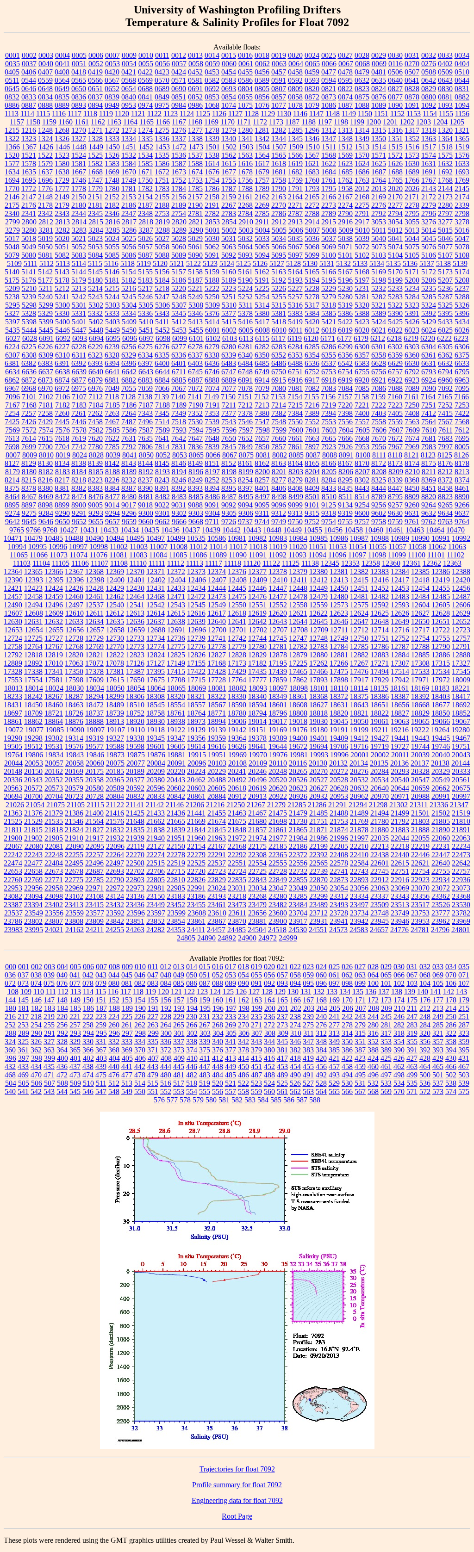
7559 (395, 422)
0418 (78, 72)
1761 (328, 180)
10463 (414, 530)
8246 (178, 480)
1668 (95, 172)
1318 (428, 130)
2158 (212, 197)
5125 (243, 263)
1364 (445, 138)
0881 (445, 97)
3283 (79, 230)
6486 (278, 363)
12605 (440, 605)
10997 (78, 546)
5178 (62, 280)
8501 (312, 497)
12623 (339, 613)
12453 (400, 588)
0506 (395, 72)
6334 (145, 355)
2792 (378, 213)
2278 (412, 205)
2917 (362, 222)
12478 (298, 596)
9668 (195, 522)
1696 (45, 180)
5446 (62, 330)
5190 (245, 280)
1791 (295, 188)
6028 (29, 338)
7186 (129, 405)
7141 (194, 397)
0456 (262, 72)
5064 (245, 247)
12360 (391, 563)
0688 (145, 89)
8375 (12, 488)
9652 (79, 522)
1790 (278, 188)
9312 (278, 513)
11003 (139, 546)
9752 (312, 522)
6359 (395, 355)
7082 (312, 388)
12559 (318, 605)
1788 (245, 188)
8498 (279, 497)
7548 (278, 422)
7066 (162, 388)
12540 (115, 605)
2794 (395, 213)
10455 (313, 530)
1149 (349, 113)
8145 (162, 463)
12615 (176, 613)
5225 (262, 288)
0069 (379, 64)
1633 (462, 163)
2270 (278, 205)
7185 (112, 405)
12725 (33, 638)
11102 (455, 555)
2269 (262, 205)
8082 (279, 455)
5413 (195, 322)
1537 (195, 155)
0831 (462, 89)
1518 (445, 147)
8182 (45, 472)
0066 (329, 64)
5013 (412, 230)
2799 (12, 222)
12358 (371, 563)
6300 (362, 347)
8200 (262, 472)
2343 (62, 213)
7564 (428, 422)
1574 (428, 155)
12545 (196, 605)
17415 (176, 671)
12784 (339, 646)
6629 (395, 363)
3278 (462, 222)
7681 (428, 438)
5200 (412, 280)
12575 (359, 605)
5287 (445, 297)
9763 (445, 522)
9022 (162, 505)
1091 (412, 105)
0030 (395, 55)
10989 (400, 538)
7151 (244, 397)
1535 (162, 155)
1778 (78, 188)
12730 (115, 638)
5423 (362, 322)
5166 (328, 272)
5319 (345, 305)
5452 (162, 330)
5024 (112, 238)
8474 (79, 497)
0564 (62, 80)
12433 (176, 588)
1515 (395, 147)
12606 (461, 605)
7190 (195, 405)
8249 (195, 480)
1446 (62, 147)
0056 (162, 64)
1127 (235, 113)
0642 (428, 80)
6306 (462, 347)
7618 (62, 438)
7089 (412, 388)
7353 (212, 413)
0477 (328, 72)
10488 (74, 538)
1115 (43, 113)
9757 (362, 522)
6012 (312, 330)
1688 (395, 172)
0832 (12, 97)
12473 (216, 596)
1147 (316, 113)
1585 (145, 163)
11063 (457, 546)
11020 (298, 546)
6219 (411, 338)
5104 (395, 255)
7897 (312, 447)
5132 (343, 263)
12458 (33, 596)
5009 (345, 230)
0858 (295, 97)
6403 (195, 363)
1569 (345, 155)
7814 (162, 447)
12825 (176, 655)
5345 (178, 313)
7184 (95, 405)
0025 (328, 55)
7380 (262, 413)
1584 (128, 163)
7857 (278, 447)
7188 (162, 405)
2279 (428, 205)
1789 (262, 188)
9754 (328, 522)
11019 (278, 546)
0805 (262, 89)
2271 (295, 205)
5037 (328, 238)
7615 (45, 438)
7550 (295, 422)
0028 (362, 55)
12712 (359, 630)
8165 (312, 463)
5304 (129, 305)
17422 (196, 671)
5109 (14, 263)
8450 (412, 488)
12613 (135, 613)
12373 (196, 571)
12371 (155, 571)
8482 (162, 497)
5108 (462, 255)
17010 (53, 663)
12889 (13, 663)
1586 (162, 163)
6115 (262, 338)
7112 (95, 397)
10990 (420, 538)
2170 (395, 197)
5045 (428, 238)
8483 (179, 497)
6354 (312, 355)
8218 (78, 480)
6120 (311, 338)
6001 (212, 330)
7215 (295, 405)
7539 (212, 422)
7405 (395, 413)
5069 (328, 247)
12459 (53, 596)
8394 (212, 488)
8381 (62, 488)
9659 (129, 522)
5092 (228, 255)
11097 (357, 555)
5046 (445, 238)
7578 (79, 430)
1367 (29, 147)
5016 (462, 230)
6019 (345, 330)
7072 (195, 388)
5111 (30, 263)
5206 (428, 280)
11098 (377, 555)
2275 (362, 205)
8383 (95, 488)
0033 (445, 55)
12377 (257, 571)
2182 (112, 205)
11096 (337, 555)
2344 (78, 213)
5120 (160, 263)
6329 (128, 355)
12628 (440, 613)
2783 (228, 213)
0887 (28, 105)
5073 (378, 247)
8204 (312, 472)
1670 (128, 172)
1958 (345, 188)
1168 (195, 122)
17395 (155, 671)
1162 (98, 122)
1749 (128, 180)
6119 (294, 338)
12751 (379, 638)
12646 (339, 621)
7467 (112, 422)
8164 (295, 463)
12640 (216, 621)
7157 (344, 397)
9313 (295, 513)
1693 (462, 172)
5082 (62, 255)
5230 (345, 288)
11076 (98, 555)
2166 (328, 197)
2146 (12, 197)
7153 (278, 397)
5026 (145, 238)
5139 (460, 263)
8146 (178, 463)
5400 (62, 322)
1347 (328, 138)
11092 (277, 555)
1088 (362, 105)
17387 (135, 671)
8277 (278, 480)
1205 (456, 122)
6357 (362, 355)
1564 (262, 155)
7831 (178, 447)
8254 (245, 480)
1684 (328, 172)
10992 (461, 538)
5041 (395, 238)
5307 (179, 305)
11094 (317, 555)
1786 (212, 188)
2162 (262, 197)
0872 (312, 97)
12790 (440, 646)
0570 (162, 80)
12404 (176, 580)
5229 (328, 288)
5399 (45, 322)
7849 (245, 447)
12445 (237, 588)
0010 (145, 55)
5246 (145, 297)
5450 (129, 330)
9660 (145, 522)
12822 (115, 655)
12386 (440, 571)
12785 (359, 646)
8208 (379, 472)
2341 (28, 213)
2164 (295, 197)
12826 (196, 655)
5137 (426, 263)
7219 (328, 405)
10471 (13, 538)
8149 (195, 463)
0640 (395, 80)
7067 (178, 388)
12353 (350, 563)
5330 (62, 313)
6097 (146, 338)
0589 (262, 80)
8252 (212, 480)
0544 (28, 80)
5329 (45, 313)
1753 (195, 180)
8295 (345, 480)
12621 (298, 613)
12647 (359, 621)
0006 (95, 55)
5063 (228, 247)
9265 (445, 505)
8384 (112, 488)
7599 (279, 430)
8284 (328, 480)
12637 (155, 621)
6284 (295, 347)
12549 (216, 605)
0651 (95, 89)
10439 (211, 530)
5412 (178, 322)
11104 (41, 563)
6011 (295, 330)
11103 (22, 563)
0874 (345, 97)
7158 (361, 397)
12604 (420, 605)
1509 (295, 147)
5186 (178, 280)
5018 (28, 238)
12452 (379, 588)
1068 (212, 105)
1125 (203, 113)
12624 (359, 613)
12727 (53, 638)
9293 (95, 513)
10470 (455, 530)
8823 (445, 497)
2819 (162, 222)
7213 (262, 405)
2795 (412, 213)
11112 (175, 563)
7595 (212, 430)
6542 (345, 363)
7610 (429, 430)
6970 (45, 388)
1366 (12, 147)
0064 (295, 64)
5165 (312, 272)
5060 (178, 247)
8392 (178, 488)
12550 (237, 605)
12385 (420, 571)
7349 (178, 413)
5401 (79, 322)
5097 (295, 255)
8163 (278, 463)
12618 (237, 613)
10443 (252, 530)
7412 (428, 413)
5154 (128, 272)
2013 (378, 188)
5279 (328, 297)
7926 (345, 447)
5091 (212, 255)
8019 (63, 455)
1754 (212, 180)
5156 (162, 272)
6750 (278, 372)
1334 (128, 138)
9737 (245, 522)
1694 (12, 180)
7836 (195, 447)
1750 (145, 180)
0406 (28, 72)
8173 (395, 463)
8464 (12, 497)
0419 (95, 72)
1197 (325, 122)
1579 (45, 163)
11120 (252, 563)
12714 (379, 630)
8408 (295, 488)
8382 (78, 488)
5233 (395, 288)
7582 (95, 430)
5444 (29, 330)
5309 (212, 305)
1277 (195, 130)
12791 (461, 646)
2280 (445, 205)
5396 (462, 313)
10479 (33, 538)
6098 (163, 338)
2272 (312, 205)
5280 (345, 297)
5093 (245, 255)
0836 (78, 97)
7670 (378, 438)
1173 (276, 122)
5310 (229, 305)
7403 (378, 413)
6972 (62, 388)
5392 (428, 313)
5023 (95, 238)
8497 (262, 497)
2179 (62, 205)
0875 (362, 97)
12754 (420, 638)
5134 (376, 263)
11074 (78, 555)
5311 (245, 305)
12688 (156, 630)
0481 (378, 72)
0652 (112, 89)
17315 (440, 663)
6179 (361, 338)
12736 (176, 638)
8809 (412, 497)
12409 (258, 580)
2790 (345, 213)
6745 (195, 372)
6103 (229, 338)
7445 (62, 422)
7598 (262, 430)
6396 (128, 363)
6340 (245, 355)
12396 (74, 580)
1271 (95, 130)
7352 (195, 413)
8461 (462, 488)
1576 (462, 155)
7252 (445, 405)
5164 (295, 272)
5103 (378, 255)
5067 (295, 247)
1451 (129, 147)
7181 (45, 405)
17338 (33, 671)
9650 (62, 522)
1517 (428, 147)
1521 (28, 155)
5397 (12, 322)
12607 (13, 613)
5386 (345, 313)
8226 (112, 480)
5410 (145, 322)
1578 (28, 163)
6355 (328, 355)
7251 (428, 405)
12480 (339, 596)
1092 (428, 105)
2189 (178, 205)
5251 (228, 297)
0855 (245, 97)
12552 (277, 605)
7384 (295, 413)
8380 (45, 488)
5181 (112, 280)
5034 (278, 238)
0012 (178, 55)
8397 (245, 488)
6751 (295, 372)
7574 (45, 430)
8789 (378, 497)
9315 (312, 513)
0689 (162, 89)
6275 (145, 347)
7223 (395, 405)
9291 (79, 513)
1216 (28, 130)
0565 (78, 80)
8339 (395, 480)
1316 (395, 130)
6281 (245, 347)
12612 (115, 613)
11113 (194, 563)
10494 (115, 538)
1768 (445, 180)
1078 (295, 105)
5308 (195, 305)
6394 (112, 363)
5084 (95, 255)
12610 (74, 613)
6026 (462, 330)
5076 (428, 247)
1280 (245, 130)
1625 (378, 163)
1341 (245, 138)
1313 (345, 130)
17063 (74, 663)
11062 (437, 546)
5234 (412, 288)
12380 (318, 571)
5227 (295, 288)
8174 (412, 463)
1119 (106, 113)
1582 (95, 163)
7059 (145, 388)
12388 (461, 571)
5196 (345, 280)
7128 (128, 397)
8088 (329, 455)
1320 (445, 130)
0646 (28, 89)
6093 (79, 338)
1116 (59, 113)
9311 (262, 513)
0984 (178, 105)
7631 (128, 438)
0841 (145, 97)
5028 (178, 238)
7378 (245, 413)
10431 (89, 530)
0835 (62, 97)
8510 (329, 497)
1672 (162, 172)
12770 (115, 646)
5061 (195, 247)
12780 (257, 646)
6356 (345, 355)
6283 (278, 347)
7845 (228, 447)
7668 (362, 438)
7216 (312, 405)
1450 (112, 147)
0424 (178, 72)
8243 (162, 480)
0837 (95, 97)
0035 (12, 64)
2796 (428, 213)
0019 (278, 55)
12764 (33, 646)
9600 (362, 513)
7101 (29, 397)
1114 (27, 113)
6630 (412, 363)
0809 (295, 89)
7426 (28, 422)
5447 (79, 330)
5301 (79, 305)
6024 (428, 330)
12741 (216, 638)
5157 (178, 272)
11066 (39, 555)
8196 (195, 472)
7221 (362, 405)
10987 (359, 538)
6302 (395, 347)
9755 (345, 522)
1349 (362, 138)
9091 (212, 505)
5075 (412, 247)
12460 (74, 596)
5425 (395, 322)
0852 (195, 97)
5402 (95, 322)
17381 (115, 671)
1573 (412, 155)
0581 (195, 80)
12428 (94, 588)
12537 (94, 605)
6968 (28, 388)
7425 (12, 422)
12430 (135, 588)
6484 (245, 363)
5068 (312, 247)
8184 (79, 472)
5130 (310, 263)
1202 (406, 122)
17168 (216, 663)
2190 (195, 205)
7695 (462, 438)
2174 (462, 197)
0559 (45, 80)
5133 (360, 263)
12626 (400, 613)
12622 (318, 613)
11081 (118, 555)
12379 (298, 571)
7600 (295, 430)
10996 (58, 546)
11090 (238, 555)
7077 (228, 388)
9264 (428, 505)
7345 (162, 413)
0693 (228, 89)
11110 (138, 563)
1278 (212, 130)
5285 (428, 297)
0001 (12, 55)
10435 (150, 530)
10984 (298, 538)
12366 (53, 571)
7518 (178, 422)
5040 (378, 238)
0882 (462, 97)
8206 (345, 472)
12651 (440, 621)
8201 (279, 472)
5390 (395, 313)
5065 (262, 247)
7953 (362, 447)
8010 (46, 455)
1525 (95, 155)
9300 (145, 513)
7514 (162, 422)
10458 (353, 530)
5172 (428, 272)
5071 (345, 247)
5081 (45, 255)
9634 (445, 513)
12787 (400, 646)
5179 (78, 280)
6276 (162, 347)
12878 (277, 655)
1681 (278, 172)
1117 (74, 113)
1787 (228, 188)
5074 (395, 247)
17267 (359, 663)
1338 (195, 138)
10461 (394, 530)
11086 (198, 555)
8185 (95, 472)
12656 (74, 630)
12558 (298, 605)
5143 (62, 272)
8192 (145, 472)
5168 (362, 272)
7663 (312, 438)
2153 (128, 197)
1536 (178, 155)
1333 (112, 138)
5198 (378, 280)
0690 (178, 89)
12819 (53, 655)
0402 (445, 64)
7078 (245, 388)
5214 (95, 288)
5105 (412, 255)
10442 (231, 530)
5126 (260, 263)
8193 (162, 472)
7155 (311, 397)
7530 (195, 422)
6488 (295, 363)
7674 (412, 438)
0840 (128, 97)
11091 (258, 555)
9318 (328, 513)
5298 (29, 305)
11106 (80, 563)
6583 (362, 363)
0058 (195, 64)
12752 (400, 638)
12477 (277, 596)
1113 (12, 113)
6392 (78, 363)
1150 (365, 113)
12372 (176, 571)
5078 (462, 247)
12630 (13, 621)
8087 (313, 455)
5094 (262, 255)
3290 (195, 230)
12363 (452, 563)
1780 (112, 188)
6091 (46, 338)
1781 (128, 188)
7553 (328, 422)
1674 (195, 172)
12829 (257, 655)
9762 (428, 522)
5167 (345, 272)
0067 (345, 64)
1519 (462, 147)
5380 (262, 313)
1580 (62, 163)
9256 (378, 505)
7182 (62, 405)
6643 (145, 372)
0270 (412, 64)
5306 (162, 305)
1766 (412, 180)
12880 (318, 655)
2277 (395, 205)
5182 (128, 280)
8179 (12, 472)
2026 (412, 188)
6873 (45, 380)
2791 (362, 213)
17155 (196, 663)
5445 (45, 330)
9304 (212, 513)
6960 (445, 380)
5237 (462, 288)
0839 (112, 97)
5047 (462, 238)
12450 (339, 588)
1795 (328, 188)
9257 (395, 505)
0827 (395, 89)
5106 (428, 255)
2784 (245, 213)
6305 (445, 347)
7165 (444, 397)
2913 (295, 222)
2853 (212, 222)
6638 (62, 372)
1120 (122, 113)
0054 (129, 64)
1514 (378, 147)
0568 (128, 80)
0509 (445, 72)
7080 (278, 388)
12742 (237, 638)
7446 (78, 422)
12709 (319, 630)
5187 (195, 280)
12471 (176, 596)
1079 (312, 105)
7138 (144, 397)
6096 (129, 338)
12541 (135, 605)
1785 (195, 188)
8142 (112, 463)
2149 (62, 197)
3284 (95, 230)
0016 (245, 55)
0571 (178, 80)
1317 (412, 130)
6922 (395, 380)
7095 (462, 388)
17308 (420, 663)
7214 (278, 405)
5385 (328, 313)
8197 (212, 472)
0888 (45, 105)
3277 (445, 222)
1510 (312, 147)
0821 (328, 89)
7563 (412, 422)
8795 (395, 497)
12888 (461, 655)
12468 (155, 596)
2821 (195, 222)
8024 (79, 455)
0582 (212, 80)
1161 (82, 122)
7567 (445, 422)
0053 (112, 64)
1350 (378, 138)
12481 (359, 596)
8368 (412, 480)
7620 (95, 438)
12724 (13, 638)
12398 (95, 580)
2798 (462, 213)
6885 (178, 380)
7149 (211, 397)
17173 (237, 663)
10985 (318, 538)
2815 (95, 222)
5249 (195, 297)
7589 (162, 430)
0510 (462, 72)
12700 (217, 630)
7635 (145, 438)
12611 (95, 613)
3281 (45, 230)
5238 (12, 297)
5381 (278, 313)
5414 (212, 322)
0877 (395, 97)
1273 (128, 130)
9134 (345, 505)
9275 (29, 513)
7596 (229, 430)
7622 (112, 438)
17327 (461, 663)
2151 (95, 197)
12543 (176, 605)
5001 (212, 230)
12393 (34, 580)
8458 (445, 488)
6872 (28, 380)
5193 (295, 280)
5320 (362, 305)
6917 (312, 380)
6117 (278, 338)
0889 (62, 105)
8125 (444, 455)
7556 (345, 422)
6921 (378, 380)
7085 (362, 388)
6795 (462, 372)
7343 (145, 413)
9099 (295, 505)
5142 (45, 272)
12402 (156, 580)
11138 (310, 563)
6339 (228, 355)
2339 (462, 205)
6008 (262, 330)
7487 (128, 422)
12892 (33, 663)
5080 (28, 255)
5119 (144, 263)
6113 (246, 338)
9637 (462, 513)
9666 (179, 522)
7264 (128, 413)
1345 (295, 138)
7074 (212, 388)
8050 (146, 455)
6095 (113, 338)
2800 (29, 222)
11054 (358, 546)
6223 (461, 338)
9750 (295, 522)
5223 (228, 288)
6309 (45, 355)
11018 (258, 546)
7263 (112, 413)
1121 (138, 113)
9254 (362, 505)
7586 (129, 430)
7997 (445, 447)
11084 (158, 555)
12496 (53, 605)
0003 (45, 55)
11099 (397, 555)
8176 (445, 463)
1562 (228, 155)
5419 (295, 322)
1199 (357, 122)
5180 (95, 280)
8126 (461, 455)
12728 (74, 638)
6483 (228, 363)
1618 (278, 163)
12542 (155, 605)
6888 (212, 380)
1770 (12, 188)
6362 (445, 355)
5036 (312, 238)
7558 (378, 422)
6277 (178, 347)
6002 (229, 330)
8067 (229, 455)
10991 (440, 538)
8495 (245, 497)
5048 (12, 247)
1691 (428, 172)
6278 (195, 347)
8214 (12, 480)
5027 (162, 238)
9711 (212, 522)
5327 (12, 313)
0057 (179, 64)
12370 (135, 571)
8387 (128, 488)
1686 (362, 172)
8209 (395, 472)
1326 (62, 138)
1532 (128, 155)
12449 (318, 588)
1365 (462, 138)
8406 (278, 488)
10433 (109, 530)
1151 (381, 113)
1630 (412, 163)
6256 (128, 347)
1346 (312, 138)
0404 (462, 64)
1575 (445, 155)
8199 (245, 472)
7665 (328, 438)
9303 (195, 513)
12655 (54, 630)
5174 (462, 272)
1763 (362, 180)
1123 (170, 113)
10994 (17, 546)
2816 (112, 222)
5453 (179, 330)
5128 (293, 263)
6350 (262, 355)
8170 (362, 463)
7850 (262, 447)
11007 (159, 546)
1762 (345, 180)
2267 (228, 205)
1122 (154, 113)
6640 (95, 372)
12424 (53, 588)
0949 (112, 105)
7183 (79, 405)
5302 (95, 305)
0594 (328, 80)
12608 (34, 613)
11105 (60, 563)
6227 (62, 347)
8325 (378, 480)
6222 (444, 338)
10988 (379, 538)
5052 (78, 247)
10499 (176, 538)
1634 (12, 172)
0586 (245, 80)
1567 (312, 155)
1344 (278, 138)
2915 (328, 222)
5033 (262, 238)
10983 (277, 538)
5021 (78, 238)
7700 (45, 447)
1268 (62, 130)
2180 (78, 205)
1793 (312, 188)
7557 (362, 422)
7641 (162, 438)
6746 (212, 372)
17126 (135, 663)
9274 (12, 513)
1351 (395, 138)
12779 (237, 646)
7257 (28, 413)
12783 (318, 646)
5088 (162, 255)
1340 (228, 138)
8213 (462, 472)
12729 (94, 638)
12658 (115, 630)
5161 (245, 272)
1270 (78, 130)
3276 (428, 222)
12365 (33, 571)
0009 (129, 55)
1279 (228, 130)
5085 (112, 255)
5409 (129, 322)
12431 (155, 588)
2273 (328, 205)
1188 (308, 122)
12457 (13, 596)
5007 (312, 230)
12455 (440, 588)
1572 (395, 155)
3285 (112, 230)
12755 (440, 638)
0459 (312, 72)
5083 (78, 255)
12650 (420, 621)
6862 (12, 380)
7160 (394, 397)
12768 (74, 646)
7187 (145, 405)
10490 (94, 538)
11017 (238, 546)
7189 (179, 405)
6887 (195, 380)
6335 (162, 355)
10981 (237, 538)
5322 (395, 305)
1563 (245, 155)
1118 (90, 113)
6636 (29, 372)
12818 (33, 655)
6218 (394, 338)
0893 (78, 105)
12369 (115, 571)
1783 (162, 188)
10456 (333, 530)
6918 (328, 380)
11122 (271, 563)
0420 (112, 72)
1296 (312, 130)
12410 (278, 580)
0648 (45, 89)
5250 (212, 297)
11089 (218, 555)
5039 (362, 238)
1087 (345, 105)
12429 (115, 588)
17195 (277, 663)
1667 (78, 172)
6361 (428, 355)
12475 (237, 596)
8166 (328, 463)
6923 (412, 380)
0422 (145, 72)
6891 (245, 380)
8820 (428, 497)
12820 (74, 655)
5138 (443, 263)
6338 (212, 355)
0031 (412, 55)
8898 (45, 505)
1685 (345, 172)
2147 (28, 197)
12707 (278, 630)
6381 (12, 363)
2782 (212, 213)
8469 (45, 497)
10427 (68, 530)
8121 (411, 455)
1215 (12, 130)
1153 (413, 113)
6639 (79, 372)
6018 (328, 330)
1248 (45, 130)
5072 (362, 247)
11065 (19, 555)
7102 (45, 397)
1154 (430, 113)
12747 (298, 638)
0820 (312, 89)
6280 (228, 347)
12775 (176, 646)
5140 (12, 272)
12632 (53, 621)
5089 (178, 255)
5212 (62, 288)
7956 (378, 447)
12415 (359, 580)
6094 (96, 338)
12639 (196, 621)
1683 (312, 172)
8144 (145, 463)
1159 (49, 122)
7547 (262, 422)
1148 (332, 113)
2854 (229, 222)
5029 (195, 238)
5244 (112, 297)
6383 (45, 363)
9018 (145, 505)
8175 (428, 463)
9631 (412, 513)
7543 (228, 422)
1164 (130, 122)
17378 (94, 671)
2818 (145, 222)
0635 (378, 80)
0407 (45, 72)
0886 (12, 105)
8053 (179, 455)
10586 (216, 538)
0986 (195, 105)
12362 (432, 563)
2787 (295, 213)
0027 (345, 55)
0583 (228, 80)
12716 (400, 630)
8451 (428, 488)
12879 (298, 655)
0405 (12, 72)
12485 (440, 596)
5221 (195, 288)
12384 (400, 571)
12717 (420, 630)
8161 (245, 463)
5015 (445, 230)
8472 (62, 497)
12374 (216, 571)
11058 (417, 546)
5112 (46, 263)
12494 (33, 605)
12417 (400, 580)
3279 (12, 230)
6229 (95, 347)
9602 (378, 513)
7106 (62, 397)
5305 (145, 305)
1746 (78, 180)
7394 (328, 413)
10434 (129, 530)
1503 (245, 147)
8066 (213, 455)
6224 (12, 347)
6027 (13, 338)
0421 (128, 72)
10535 (196, 538)
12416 (379, 580)
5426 (412, 322)
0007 (112, 55)
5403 (112, 322)
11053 (338, 546)
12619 (257, 613)
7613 (12, 438)
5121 (176, 263)
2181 (95, 205)
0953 (128, 105)
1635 (28, 172)
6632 (445, 363)
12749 (339, 638)
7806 (145, 447)
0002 (29, 55)
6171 (327, 338)
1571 (378, 155)
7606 (379, 430)
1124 (187, 113)
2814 (79, 222)
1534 (145, 155)
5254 (262, 297)
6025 (445, 330)
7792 (128, 447)
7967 (395, 447)
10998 (98, 546)
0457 (278, 72)
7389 (312, 413)
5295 (12, 305)
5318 (328, 305)
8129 (28, 463)
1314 (362, 130)
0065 (312, 64)
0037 (29, 64)
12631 (33, 621)
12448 (298, 588)
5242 (78, 297)
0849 (162, 97)
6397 (145, 363)
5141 (28, 272)
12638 (176, 621)
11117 (213, 563)
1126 (219, 113)
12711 (339, 630)
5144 (78, 272)
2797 (445, 213)
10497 (155, 538)
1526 (112, 155)
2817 (129, 222)
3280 (29, 230)
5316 (295, 305)
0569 (145, 80)
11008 (178, 546)
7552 (312, 422)
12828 (237, 655)
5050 (45, 247)
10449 (292, 530)
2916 (345, 222)
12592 (379, 605)
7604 (345, 430)
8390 (145, 488)
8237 (145, 480)
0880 (428, 97)
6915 (278, 380)
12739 (196, 638)
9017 (128, 505)
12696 (196, 630)
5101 (345, 255)
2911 (262, 222)
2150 (78, 197)
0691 (195, 89)
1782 (145, 188)
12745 (277, 638)
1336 (162, 138)
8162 (262, 463)
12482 (379, 596)
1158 (33, 122)
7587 (145, 430)
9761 (412, 522)
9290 (62, 513)
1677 (228, 172)
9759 (395, 522)
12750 (359, 638)
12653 (13, 630)
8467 (29, 497)
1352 (412, 138)
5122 (193, 263)
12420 (461, 580)
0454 (228, 72)
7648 (212, 438)
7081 (295, 388)
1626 (395, 163)
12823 (135, 655)
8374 (462, 480)
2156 (178, 197)
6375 (462, 355)
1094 (462, 105)
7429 (45, 422)
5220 (178, 288)
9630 (395, 513)
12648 (379, 621)
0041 (62, 64)
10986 (339, 538)
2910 (245, 222)
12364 (13, 571)
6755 (362, 372)
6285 (312, 347)
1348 (345, 138)
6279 (212, 347)
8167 (345, 463)
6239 (112, 347)
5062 (212, 247)
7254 (12, 413)
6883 (145, 380)
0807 (278, 89)
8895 (12, 505)
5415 (228, 322)
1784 (178, 188)
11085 (178, 555)
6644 (162, 372)
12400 (115, 580)
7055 (128, 388)
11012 (198, 546)
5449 (112, 330)
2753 (162, 213)
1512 (345, 147)
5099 (312, 255)
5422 (345, 322)
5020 (62, 238)
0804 (245, 89)
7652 (245, 438)
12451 (359, 588)
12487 (461, 596)
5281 (362, 297)
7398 (345, 413)
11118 (232, 563)
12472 (196, 596)
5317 (312, 305)
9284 (45, 513)
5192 (278, 280)
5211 (45, 288)
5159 (212, 272)
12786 (379, 646)
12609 (54, 613)
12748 (318, 638)
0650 (78, 89)
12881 (339, 655)
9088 (195, 505)
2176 (28, 205)
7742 (78, 447)
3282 (62, 230)
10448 (272, 530)
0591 (278, 80)
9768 (50, 530)
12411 (298, 580)
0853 (212, 97)
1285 (295, 130)
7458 (95, 422)
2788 (312, 213)
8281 (312, 480)
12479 (318, 596)
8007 (13, 455)
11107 (99, 563)
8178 (462, 463)
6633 (462, 363)
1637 (45, 172)
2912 (278, 222)
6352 (278, 355)
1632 (445, 163)
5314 (262, 305)
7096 (12, 397)
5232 (378, 288)
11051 (318, 546)
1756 (245, 180)
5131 (326, 263)
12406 (196, 580)
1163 (114, 122)
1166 (163, 122)
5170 (395, 272)
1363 (428, 138)
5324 (428, 305)
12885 (420, 655)
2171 (412, 197)
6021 (378, 330)
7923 (328, 447)
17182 (257, 663)
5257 (295, 297)
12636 (135, 621)
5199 (395, 280)
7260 (62, 413)
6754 (345, 372)
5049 (28, 247)
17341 (53, 671)
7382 (278, 413)
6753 (328, 372)
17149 (176, 663)
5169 (378, 272)
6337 (195, 355)
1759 (295, 180)
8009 (29, 455)
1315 (378, 130)
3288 (162, 230)
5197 (362, 280)
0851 (178, 97)
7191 (212, 405)
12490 (13, 605)
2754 (178, 213)
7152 (261, 397)
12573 (339, 605)
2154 (145, 197)
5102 (362, 255)
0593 (312, 80)
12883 (379, 655)
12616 (196, 613)
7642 (178, 438)
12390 (13, 580)
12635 (115, 621)
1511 (329, 147)
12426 (74, 588)
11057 (397, 546)
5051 (62, 247)
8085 (296, 455)
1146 (300, 113)
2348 (145, 213)
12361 (411, 563)
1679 (262, 172)
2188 (162, 205)
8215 (28, 480)
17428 (216, 671)
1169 (211, 122)
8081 (263, 455)
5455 (195, 330)
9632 (428, 513)
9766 (33, 530)
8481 (145, 497)
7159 (378, 397)
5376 (212, 313)
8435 (345, 488)
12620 (277, 613)
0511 (12, 80)
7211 (229, 405)
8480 (129, 497)
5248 (178, 297)
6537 (328, 363)
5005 (279, 230)
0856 (262, 97)
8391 (162, 488)
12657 (95, 630)
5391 (412, 313)
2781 (195, 213)
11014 (218, 546)
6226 (45, 347)
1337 (178, 138)
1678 (245, 172)
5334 (128, 313)
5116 (111, 263)
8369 (428, 480)
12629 (461, 613)
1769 (462, 180)
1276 (178, 130)
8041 (129, 455)
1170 (227, 122)
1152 (397, 113)
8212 (445, 472)
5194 (312, 280)
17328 (13, 671)
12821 (94, 655)
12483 (400, 596)
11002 (119, 546)
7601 (312, 430)
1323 (28, 138)
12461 (94, 596)
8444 (378, 488)
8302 (362, 480)
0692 (212, 89)
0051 (79, 64)
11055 (377, 546)
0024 (312, 55)
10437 (190, 530)
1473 (195, 147)
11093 (297, 555)
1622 (328, 163)
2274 (345, 205)
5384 (312, 313)
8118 (395, 455)
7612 (462, 430)
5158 (195, 272)
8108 (363, 455)
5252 (245, 297)
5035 (295, 238)
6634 (12, 372)
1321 (462, 130)
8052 (163, 455)
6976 (95, 388)
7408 (412, 413)
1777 (62, 188)
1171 (244, 122)
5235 (428, 288)
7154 (294, 397)
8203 (295, 472)
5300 (62, 305)
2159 (228, 197)
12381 (339, 571)
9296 (129, 513)
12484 (420, 596)
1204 (440, 122)
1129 (268, 113)
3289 (179, 230)
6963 (462, 380)
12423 (33, 588)
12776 (196, 646)
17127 (155, 663)
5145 (95, 272)
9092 (228, 505)
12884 (400, 655)
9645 (29, 522)
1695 (28, 180)
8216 (45, 480)
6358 (378, 355)
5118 (127, 263)
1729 (62, 180)
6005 (245, 330)
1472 (179, 147)
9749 (278, 522)
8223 (95, 480)
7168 (29, 405)
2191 (212, 205)
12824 (155, 655)
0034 (462, 55)
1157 (17, 122)
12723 (461, 630)
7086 (378, 388)
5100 (328, 255)
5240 (45, 297)
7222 (378, 405)
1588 (195, 163)
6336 (178, 355)
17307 (400, 663)
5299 (45, 305)
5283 (395, 297)
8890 (462, 497)
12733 (135, 638)
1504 (262, 147)
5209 (12, 288)
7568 (462, 422)
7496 (145, 422)
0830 (445, 89)
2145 (462, 188)
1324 (45, 138)
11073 (59, 555)
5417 (262, 322)
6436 (212, 363)
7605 (362, 430)
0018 (262, 55)
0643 (445, 80)
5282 (378, 297)
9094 (245, 505)
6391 (62, 363)
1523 (62, 155)
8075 (246, 455)
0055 (145, 64)
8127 (12, 463)
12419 (440, 580)
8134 (62, 463)
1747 (95, 180)
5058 (162, 247)
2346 (112, 213)
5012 (395, 230)
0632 (362, 80)
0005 (79, 55)
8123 (428, 455)
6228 (78, 347)
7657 (262, 438)
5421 (328, 322)
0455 (245, 72)
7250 (412, 405)
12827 (216, 655)
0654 (128, 89)
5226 (278, 288)
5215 (112, 288)
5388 (362, 313)
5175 (12, 280)
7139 (161, 397)
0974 (145, 105)
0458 (295, 72)
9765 (16, 530)
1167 (179, 122)
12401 (135, 580)
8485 (195, 497)
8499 (295, 497)
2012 (362, 188)
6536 (312, 363)
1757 (262, 180)
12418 (420, 580)
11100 (416, 555)
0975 (162, 105)
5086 (128, 255)
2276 (378, 205)
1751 (162, 180)
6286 (328, 347)
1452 (145, 147)
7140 (178, 397)
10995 (37, 546)
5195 (328, 280)
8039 (113, 455)
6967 (12, 388)
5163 (278, 272)
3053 (378, 222)
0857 (278, 97)
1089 (378, 105)
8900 (78, 505)
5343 (162, 313)
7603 (329, 430)
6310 (62, 355)
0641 (412, 80)
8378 (28, 488)
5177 (45, 280)
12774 (155, 646)
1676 (212, 172)
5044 (412, 238)
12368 (94, 571)
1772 (28, 188)
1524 (78, 155)
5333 (112, 313)
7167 (12, 405)
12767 (53, 646)
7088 (395, 388)
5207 (445, 280)
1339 (212, 138)
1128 (251, 113)
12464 (135, 596)
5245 (128, 297)
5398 (29, 322)
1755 (228, 180)
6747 (228, 372)
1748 (112, 180)
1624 (362, 163)
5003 (245, 230)
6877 (78, 380)
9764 (462, 522)
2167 (345, 197)
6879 (95, 380)
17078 (115, 663)
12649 (400, 621)
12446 (257, 588)
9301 (162, 513)
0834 (45, 97)
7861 (295, 447)
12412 (318, 580)
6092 (63, 338)
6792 (412, 372)
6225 (28, 347)
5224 (245, 288)
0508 (428, 72)
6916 (295, 380)
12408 (237, 580)
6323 (95, 355)
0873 (328, 97)
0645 (12, 89)
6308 (29, 355)
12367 (74, 571)
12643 (277, 621)
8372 (445, 480)
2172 (428, 197)
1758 (278, 180)
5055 (112, 247)
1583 (112, 163)
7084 (345, 388)
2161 (245, 197)
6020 (362, 330)
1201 (390, 122)
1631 (428, 163)
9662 (162, 522)
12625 (379, 613)
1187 (292, 122)
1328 (95, 138)
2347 (128, 213)
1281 (262, 130)
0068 (362, 64)
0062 (262, 64)
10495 (135, 538)
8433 (328, 488)
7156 (328, 397)
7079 (262, 388)
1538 (212, 155)
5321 (378, 305)
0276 (428, 64)
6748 (245, 372)
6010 (279, 330)
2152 (112, 197)
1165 (146, 122)
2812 (45, 222)
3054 (395, 222)
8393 (195, 488)
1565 (278, 155)
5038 (345, 238)
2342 (45, 213)
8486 (212, 497)
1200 (373, 122)
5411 (162, 322)
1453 (162, 147)
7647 (195, 438)
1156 (462, 113)
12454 (420, 588)
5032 (245, 238)
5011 (379, 230)
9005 (95, 505)
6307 (12, 355)
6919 (345, 380)
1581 (78, 163)
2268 (245, 205)
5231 (362, 288)
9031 (178, 505)
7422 (462, 413)
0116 (395, 64)
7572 (29, 430)
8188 (112, 472)
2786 (278, 213)
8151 (212, 463)
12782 (298, 646)
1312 (328, 130)
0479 (362, 72)
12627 (420, 613)
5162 (262, 272)
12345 (330, 563)
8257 (262, 480)
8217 (62, 480)
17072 (94, 663)
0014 (212, 55)
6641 (112, 372)
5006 (295, 230)
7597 (245, 430)
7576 (62, 430)
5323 (412, 305)
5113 (63, 263)
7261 (78, 413)
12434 (196, 588)
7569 (12, 430)
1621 (312, 163)
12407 (217, 580)
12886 (440, 655)
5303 (112, 305)
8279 (295, 480)
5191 (262, 280)
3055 (412, 222)
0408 (62, 72)
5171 (412, 272)
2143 (428, 188)
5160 (228, 272)
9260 (412, 505)
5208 (462, 280)
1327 (78, 138)
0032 (428, 55)
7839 (212, 447)
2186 (128, 205)
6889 (228, 380)
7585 (112, 430)
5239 (28, 297)
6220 (427, 338)
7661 (295, 438)
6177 (344, 338)
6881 (112, 380)
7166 (461, 397)
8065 (196, 455)
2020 (395, 188)
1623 (345, 163)
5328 (28, 313)
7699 (28, 447)
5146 (112, 272)
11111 (157, 563)
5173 (445, 272)
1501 (212, 147)
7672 (395, 438)
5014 (428, 230)
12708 (298, 630)
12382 (359, 571)
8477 (112, 497)
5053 (95, 247)
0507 (412, 72)
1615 (228, 163)
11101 (436, 555)
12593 (400, 605)
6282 (262, 347)
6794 (445, 372)
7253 (462, 405)
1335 (145, 138)
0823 (362, 89)
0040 (45, 64)
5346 (195, 313)
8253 (228, 480)
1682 (295, 172)
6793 (428, 372)
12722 (440, 630)
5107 (445, 255)
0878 (412, 97)
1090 (395, 105)
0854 (228, 97)
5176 (28, 280)
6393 (95, 363)
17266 (339, 663)
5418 (278, 322)
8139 (95, 463)
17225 (298, 663)
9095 (262, 505)
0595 (345, 80)
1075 (245, 105)
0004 (62, 55)
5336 (145, 313)
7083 (328, 388)
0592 (295, 80)
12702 (258, 630)
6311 (79, 355)
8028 (96, 455)
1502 (229, 147)
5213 (78, 288)
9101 (312, 505)
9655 (95, 522)
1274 (145, 130)
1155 (446, 113)
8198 (229, 472)
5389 (378, 313)
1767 (428, 180)
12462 (115, 596)
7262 (95, 413)
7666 (345, 438)
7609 (412, 430)
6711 (179, 372)
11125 (290, 563)
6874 (62, 380)
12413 (339, 580)
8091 (346, 455)
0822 (345, 89)
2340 (12, 213)
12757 (461, 638)
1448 (79, 147)
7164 (428, 397)
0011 (162, 55)
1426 (45, 147)
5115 (95, 263)
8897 (28, 505)
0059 (212, 64)
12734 (155, 638)
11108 (119, 563)
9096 (278, 505)
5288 (462, 297)
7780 (95, 447)
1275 (162, 130)
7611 (445, 430)
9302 (179, 513)
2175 (12, 205)
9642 (12, 522)
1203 (423, 122)
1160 (65, 122)
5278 (312, 297)
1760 (312, 180)
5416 (245, 322)
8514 (362, 497)
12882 (359, 655)
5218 (162, 288)
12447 (277, 588)
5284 (412, 297)
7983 (428, 447)
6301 (378, 347)
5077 (445, 247)
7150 (228, 397)
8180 (29, 472)
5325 (445, 305)
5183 (145, 280)
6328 (112, 355)
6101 (196, 338)
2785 (262, 213)
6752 (312, 372)
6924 (428, 380)
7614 (28, 438)
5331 (78, 313)
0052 (95, 64)
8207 (362, 472)
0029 (378, 55)
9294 (112, 513)
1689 (412, 172)
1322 (12, 138)
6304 (428, 347)
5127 (276, 263)
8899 (62, 505)
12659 (135, 630)
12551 (257, 605)
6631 (428, 363)
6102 (213, 338)
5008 (329, 230)
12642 (257, 621)
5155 (145, 272)
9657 (112, 522)
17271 (379, 663)
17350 (74, 671)
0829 (428, 89)
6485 (262, 363)
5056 (128, 247)
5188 (212, 280)
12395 (54, 580)
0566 (95, 80)
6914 (262, 380)
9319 (345, 513)
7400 (362, 413)
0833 (28, 97)
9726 (228, 522)
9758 (378, 522)
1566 (295, 155)
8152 (228, 463)
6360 (412, 355)
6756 (378, 372)
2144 (445, 188)
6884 (162, 380)
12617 (216, 613)
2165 (312, 197)
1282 (278, 130)
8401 (262, 488)
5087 (145, 255)
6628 (378, 363)
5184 (162, 280)
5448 (95, 330)
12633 (74, 621)
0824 (378, 89)
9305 (229, 513)
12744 (257, 638)
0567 (112, 80)
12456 (461, 588)
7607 (395, 430)
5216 (128, 288)
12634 (94, 621)
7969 (412, 447)
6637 (45, 372)
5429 (428, 322)
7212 (245, 405)
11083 (138, 555)
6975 (78, 388)
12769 (94, 646)
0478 (345, 72)
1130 (284, 113)
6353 (295, 355)
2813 (62, 222)
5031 (228, 238)
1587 (178, 163)
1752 (178, 180)
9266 (462, 505)
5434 (462, 322)
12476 (257, 596)
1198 (341, 122)
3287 (145, 230)
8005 (462, 447)
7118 (112, 397)
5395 (445, 313)
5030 (212, 238)
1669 (112, 172)
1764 (378, 180)
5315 (278, 305)
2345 (95, 213)
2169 (378, 197)
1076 (262, 105)
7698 (12, 447)
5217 (145, 288)
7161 (411, 397)
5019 (45, 238)
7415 (445, 413)
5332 (95, 313)
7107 (79, 397)
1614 (212, 163)
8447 (395, 488)
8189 (129, 472)
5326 (462, 305)
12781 (277, 646)
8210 (412, 472)
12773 (135, 646)
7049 (112, 388)
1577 (12, 163)
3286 (129, 230)
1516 (412, 147)
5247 (162, 297)
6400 (162, 363)
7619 (78, 438)
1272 (112, 130)
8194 (179, 472)
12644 (298, 621)
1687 (378, 172)
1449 (95, 147)
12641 (237, 621)
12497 (74, 605)
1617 (262, 163)
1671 (145, 172)
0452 (195, 72)
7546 (245, 422)
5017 (12, 238)
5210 (29, 288)
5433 (445, 322)
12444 (216, 588)
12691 (176, 630)
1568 (328, 155)
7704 (62, 447)
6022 (395, 330)
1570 (362, 155)
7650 (228, 438)
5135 (393, 263)
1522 (45, 155)
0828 (412, 89)
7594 (195, 430)
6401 (178, 363)
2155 (162, 197)
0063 (279, 64)
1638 (62, 172)
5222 (212, 288)
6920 (362, 380)
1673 (178, 172)
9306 (245, 513)
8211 (429, 472)
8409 (312, 488)
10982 (257, 538)
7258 (45, 413)
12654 (34, 630)
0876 (378, 97)
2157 (195, 197)
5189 (228, 280)
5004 (262, 230)
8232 (128, 480)
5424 (378, 322)
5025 (128, 238)
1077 (278, 105)
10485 (53, 538)
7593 (179, 430)
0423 (162, 72)
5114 (79, 263)
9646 (45, 522)
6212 (377, 338)
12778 (216, 646)
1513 (362, 147)
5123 (210, 263)
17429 (237, 671)
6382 (28, 363)
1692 (445, 172)
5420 (312, 322)
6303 (412, 347)
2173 (445, 197)
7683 (445, 438)
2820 (179, 222)
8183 (62, 472)
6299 (345, 347)
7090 (428, 388)
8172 (378, 463)
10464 (435, 530)
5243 (95, 297)
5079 (12, 255)
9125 (328, 505)
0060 (229, 64)
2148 (45, 197)
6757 (395, 372)
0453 (212, 72)
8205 (329, 472)
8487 (229, 497)
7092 (445, 388)
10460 (374, 530)
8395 (228, 488)
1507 (279, 147)
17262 (318, 663)
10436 (170, 530)
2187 (145, 205)
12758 (13, 646)
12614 (155, 613)
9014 (112, 505)
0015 (228, 55)
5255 (278, 297)
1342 (262, 138)
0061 (245, 64)
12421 (13, 588)
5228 (312, 288)
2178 (45, 205)
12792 (13, 655)
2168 (362, 197)
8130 (45, 463)
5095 (278, 255)
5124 (226, 263)
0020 (295, 55)
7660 (278, 438)
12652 (461, 621)
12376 (237, 571)
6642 (129, 372)
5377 (228, 313)
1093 (445, 105)
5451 (145, 330)
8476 (95, 497)
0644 (462, 80)
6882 (128, 380)
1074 (228, 105)
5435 (12, 330)
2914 (312, 222)
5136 (410, 263)
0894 (95, 105)
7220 (345, 405)
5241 (62, 297)
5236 (445, 288)
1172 (260, 122)
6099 (179, 338)
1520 (12, 155)
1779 (95, 188)
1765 (395, 180)
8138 (78, 463)
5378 (245, 313)
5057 (145, 247)
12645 (318, 621)
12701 (237, 630)
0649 (62, 89)
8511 (345, 497)
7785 (112, 447)
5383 (295, 313)
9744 (262, 522)
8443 (362, 488)
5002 (229, 230)
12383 (379, 571)
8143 (128, 463)
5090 (195, 255)
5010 (362, 230)
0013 (195, 55)
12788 (420, 646)
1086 (328, 105)
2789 (328, 213)
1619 (295, 163)
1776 (45, 188)
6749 (262, 372)
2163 (278, 197)
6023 (412, 330)
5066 (278, 247)
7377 (228, 413)
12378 (277, 571)
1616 (245, 163)
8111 (379, 455)
